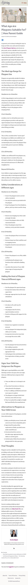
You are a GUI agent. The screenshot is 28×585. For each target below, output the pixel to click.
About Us (5, 575)
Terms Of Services (13, 575)
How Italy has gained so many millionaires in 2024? (14, 554)
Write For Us (11, 578)
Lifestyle (5, 552)
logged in (11, 567)
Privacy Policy (22, 575)
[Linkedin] (14, 548)
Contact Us (17, 578)
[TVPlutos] (5, 3)
